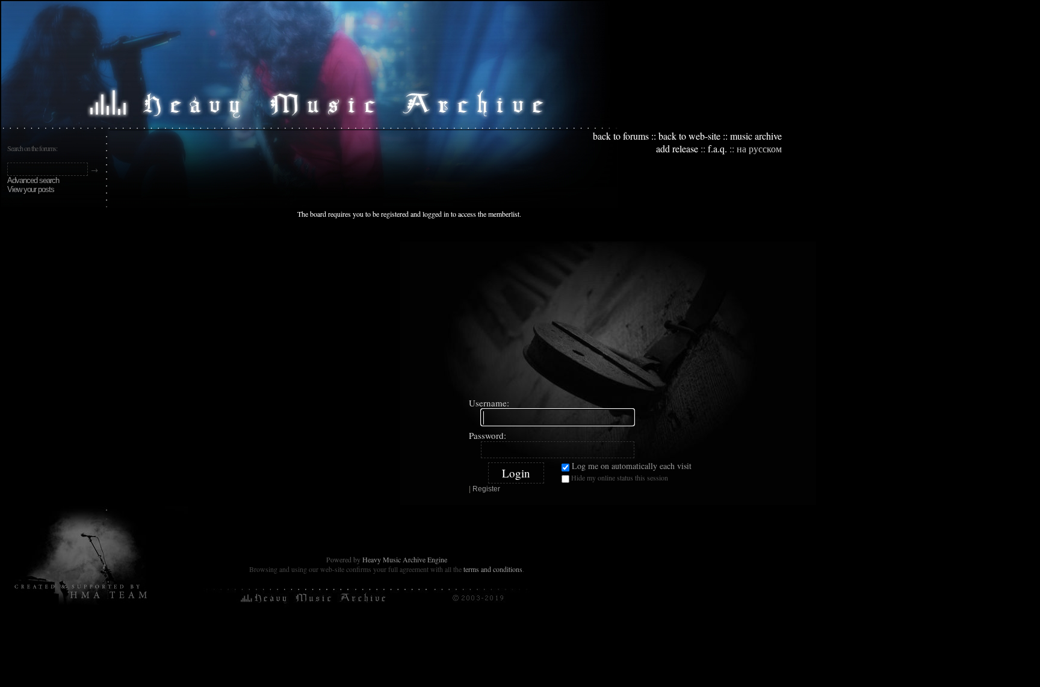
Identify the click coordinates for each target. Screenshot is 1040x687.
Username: (489, 403)
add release (677, 148)
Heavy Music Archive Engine (404, 559)
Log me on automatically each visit (630, 465)
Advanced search (33, 180)
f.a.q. (717, 148)
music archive (756, 135)
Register (486, 489)
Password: (487, 435)
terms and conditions (492, 569)
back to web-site (689, 135)
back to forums (621, 135)
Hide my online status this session (618, 477)
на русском (759, 148)
